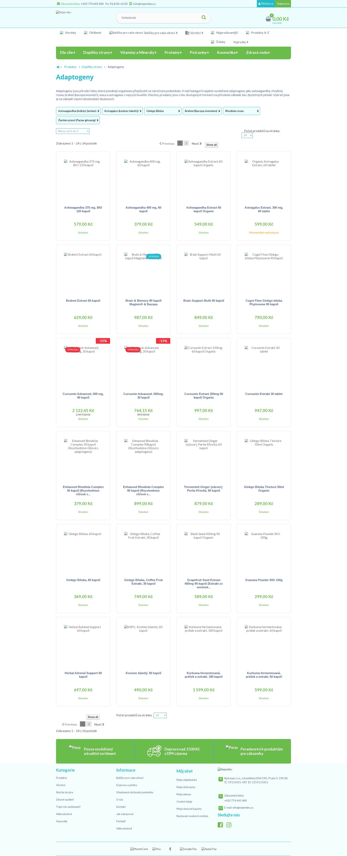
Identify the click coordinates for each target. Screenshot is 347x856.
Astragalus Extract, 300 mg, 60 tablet (264, 209)
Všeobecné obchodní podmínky (134, 792)
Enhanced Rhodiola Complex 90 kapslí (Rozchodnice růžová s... (143, 490)
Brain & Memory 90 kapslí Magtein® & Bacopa (143, 302)
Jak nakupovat (125, 814)
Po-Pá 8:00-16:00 (116, 3)
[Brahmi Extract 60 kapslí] (83, 272)
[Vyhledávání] (204, 17)
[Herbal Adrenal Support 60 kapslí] (83, 644)
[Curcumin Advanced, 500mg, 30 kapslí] (143, 365)
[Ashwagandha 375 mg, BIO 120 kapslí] (83, 179)
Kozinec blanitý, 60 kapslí (143, 673)
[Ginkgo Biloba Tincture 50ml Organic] (264, 458)
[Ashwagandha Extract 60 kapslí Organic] (204, 179)
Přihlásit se (266, 3)
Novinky (70, 32)
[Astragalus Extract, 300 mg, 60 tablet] (264, 179)
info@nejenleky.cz (144, 3)
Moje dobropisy (186, 787)
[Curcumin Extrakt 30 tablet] (264, 365)
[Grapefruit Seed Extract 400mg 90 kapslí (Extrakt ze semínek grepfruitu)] (204, 551)
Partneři (121, 821)
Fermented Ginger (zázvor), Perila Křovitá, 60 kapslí (203, 488)
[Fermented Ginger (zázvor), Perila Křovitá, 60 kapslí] (204, 458)
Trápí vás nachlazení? (68, 806)
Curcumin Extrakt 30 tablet (264, 394)
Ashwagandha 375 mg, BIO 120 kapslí (83, 209)
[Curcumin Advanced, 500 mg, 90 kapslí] (83, 365)
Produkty (70, 67)
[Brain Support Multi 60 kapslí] (204, 272)
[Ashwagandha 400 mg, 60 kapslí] (143, 179)
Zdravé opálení (65, 799)
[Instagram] (230, 824)
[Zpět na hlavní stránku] (58, 67)
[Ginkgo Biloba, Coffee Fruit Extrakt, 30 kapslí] (143, 551)
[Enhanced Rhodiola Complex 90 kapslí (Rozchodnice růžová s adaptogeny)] (143, 458)
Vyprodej (239, 42)
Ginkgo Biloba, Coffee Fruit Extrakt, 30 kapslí (143, 581)
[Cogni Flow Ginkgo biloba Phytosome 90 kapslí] (264, 272)
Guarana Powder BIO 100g (264, 580)
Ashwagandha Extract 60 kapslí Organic (203, 209)
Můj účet (185, 771)
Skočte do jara (64, 792)
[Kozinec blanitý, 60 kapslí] (143, 644)
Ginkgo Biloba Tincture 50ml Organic (264, 488)
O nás (119, 799)
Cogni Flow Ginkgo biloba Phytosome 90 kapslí (264, 302)
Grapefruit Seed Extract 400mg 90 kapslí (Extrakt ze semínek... (204, 583)
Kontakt (121, 806)
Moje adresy (184, 794)
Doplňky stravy (92, 67)
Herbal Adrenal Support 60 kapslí (83, 674)
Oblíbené (95, 32)
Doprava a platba (126, 785)
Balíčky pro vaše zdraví (159, 33)
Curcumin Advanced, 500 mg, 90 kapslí (83, 395)
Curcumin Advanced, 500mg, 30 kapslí (143, 395)
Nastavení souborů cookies (192, 816)
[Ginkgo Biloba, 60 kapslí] (83, 551)
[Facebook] (222, 824)
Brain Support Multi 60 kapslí (203, 300)
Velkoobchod (64, 814)
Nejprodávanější (227, 32)
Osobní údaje (184, 801)
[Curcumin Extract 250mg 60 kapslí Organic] (204, 365)
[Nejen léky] (76, 16)
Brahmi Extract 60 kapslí (83, 300)
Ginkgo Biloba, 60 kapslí (83, 580)
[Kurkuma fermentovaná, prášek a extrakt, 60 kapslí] (264, 644)
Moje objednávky (187, 779)
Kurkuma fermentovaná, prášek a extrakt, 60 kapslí (264, 674)
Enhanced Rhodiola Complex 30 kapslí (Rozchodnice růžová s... (83, 490)
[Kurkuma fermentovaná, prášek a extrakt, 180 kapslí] (204, 644)
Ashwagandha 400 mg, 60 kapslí (143, 209)
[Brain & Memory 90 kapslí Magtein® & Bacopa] (143, 272)
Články (220, 42)
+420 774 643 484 (92, 3)
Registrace (283, 3)
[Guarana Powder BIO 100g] (264, 551)
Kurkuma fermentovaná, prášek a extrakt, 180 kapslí (203, 674)
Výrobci (195, 33)
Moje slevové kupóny (189, 808)
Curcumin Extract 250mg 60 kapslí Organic (203, 395)
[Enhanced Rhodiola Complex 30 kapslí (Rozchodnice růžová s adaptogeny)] (83, 458)
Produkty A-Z (260, 32)
